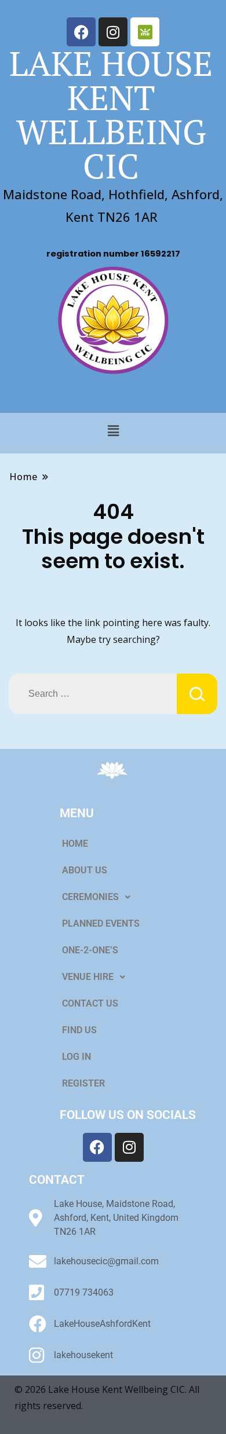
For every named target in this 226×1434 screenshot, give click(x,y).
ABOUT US (84, 870)
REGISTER (83, 1083)
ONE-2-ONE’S (90, 950)
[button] (113, 430)
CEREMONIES (90, 896)
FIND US (79, 1030)
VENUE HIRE (88, 976)
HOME (75, 843)
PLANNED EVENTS (101, 923)
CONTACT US (90, 1003)
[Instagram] (113, 31)
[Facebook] (81, 31)
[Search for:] (93, 694)
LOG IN (76, 1056)
